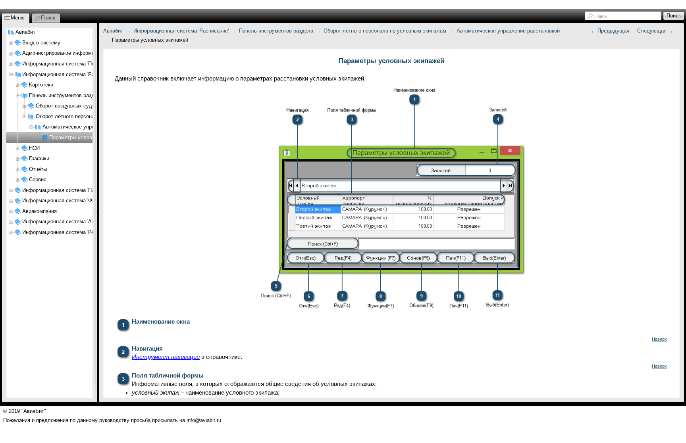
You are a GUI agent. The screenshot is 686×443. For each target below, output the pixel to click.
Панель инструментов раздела (276, 31)
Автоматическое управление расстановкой (508, 31)
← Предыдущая (610, 31)
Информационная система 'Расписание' (181, 31)
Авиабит (25, 32)
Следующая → (655, 31)
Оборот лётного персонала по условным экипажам (385, 31)
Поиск (600, 16)
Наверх (659, 339)
